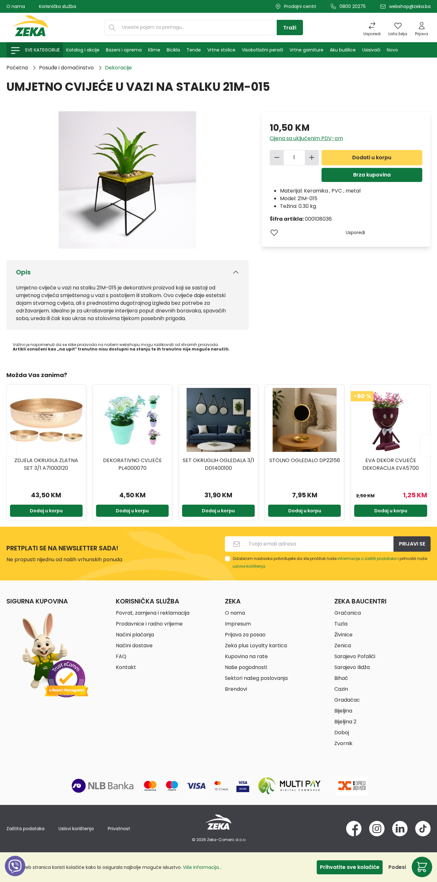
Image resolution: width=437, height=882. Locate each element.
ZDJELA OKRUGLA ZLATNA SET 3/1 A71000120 (46, 464)
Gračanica (347, 613)
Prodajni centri (300, 6)
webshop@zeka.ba (410, 6)
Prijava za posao (245, 634)
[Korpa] (422, 867)
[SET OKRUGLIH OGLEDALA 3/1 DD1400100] (218, 420)
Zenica (342, 645)
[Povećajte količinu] (312, 157)
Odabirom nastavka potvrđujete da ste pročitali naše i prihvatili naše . (330, 562)
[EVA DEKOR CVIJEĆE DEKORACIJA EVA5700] (390, 420)
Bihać (341, 678)
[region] (218, 445)
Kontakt (126, 667)
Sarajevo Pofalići (354, 656)
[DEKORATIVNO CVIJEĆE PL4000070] (132, 420)
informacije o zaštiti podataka (367, 558)
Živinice (343, 634)
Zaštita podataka (25, 828)
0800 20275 (352, 6)
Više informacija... (202, 867)
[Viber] (15, 873)
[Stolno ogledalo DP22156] (304, 420)
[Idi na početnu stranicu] (30, 27)
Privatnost (119, 828)
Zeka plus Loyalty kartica (256, 645)
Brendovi (236, 689)
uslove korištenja (249, 566)
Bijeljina (343, 710)
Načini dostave (134, 645)
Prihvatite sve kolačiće (349, 867)
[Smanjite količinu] (277, 157)
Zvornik (343, 743)
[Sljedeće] (426, 445)
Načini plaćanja (135, 634)
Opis (23, 272)
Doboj (341, 732)
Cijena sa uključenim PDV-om (306, 138)
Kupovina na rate (246, 656)
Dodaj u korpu (46, 511)
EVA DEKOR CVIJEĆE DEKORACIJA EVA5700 (390, 464)
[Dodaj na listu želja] (274, 232)
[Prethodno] (11, 445)
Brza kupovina (372, 174)
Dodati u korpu (371, 157)
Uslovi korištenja (76, 828)
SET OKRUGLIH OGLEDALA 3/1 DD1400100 (218, 464)
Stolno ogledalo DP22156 (304, 460)
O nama (15, 6)
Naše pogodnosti (246, 667)
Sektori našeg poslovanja (256, 678)
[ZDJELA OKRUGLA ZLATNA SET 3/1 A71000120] (46, 420)
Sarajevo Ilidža (352, 667)
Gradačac (347, 700)
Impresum (238, 623)
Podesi (397, 867)
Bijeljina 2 (345, 721)
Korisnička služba (57, 6)
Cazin (341, 689)
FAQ (121, 656)
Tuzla (340, 623)
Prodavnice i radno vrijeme (149, 623)
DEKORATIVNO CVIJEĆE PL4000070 (132, 464)
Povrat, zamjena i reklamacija (152, 613)
